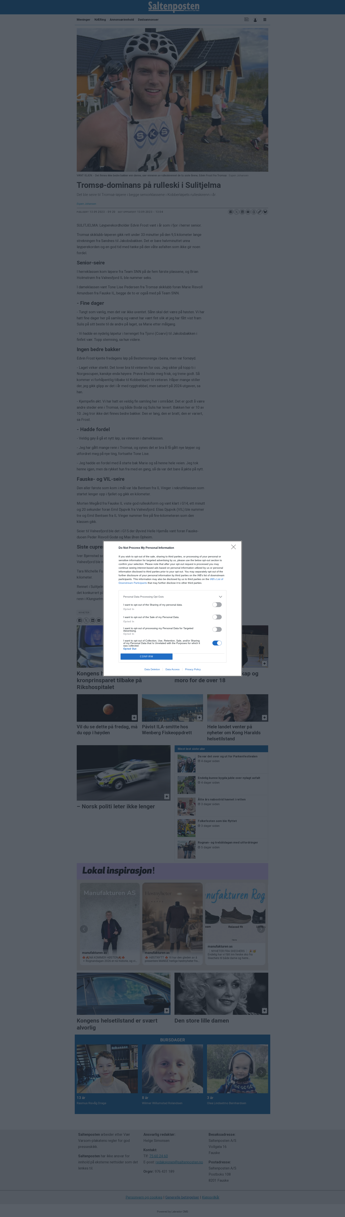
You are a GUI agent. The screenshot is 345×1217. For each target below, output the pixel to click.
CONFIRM (146, 656)
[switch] (217, 604)
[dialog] (172, 608)
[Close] (234, 548)
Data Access (172, 669)
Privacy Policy (193, 669)
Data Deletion (152, 669)
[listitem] (172, 597)
